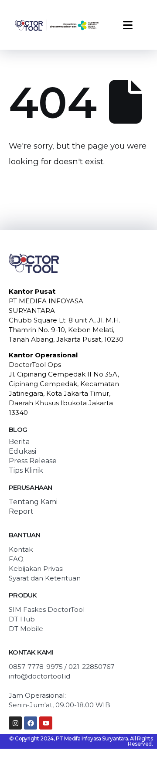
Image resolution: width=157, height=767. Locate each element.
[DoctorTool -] (56, 25)
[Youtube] (45, 723)
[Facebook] (30, 723)
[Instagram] (15, 723)
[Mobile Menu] (127, 25)
